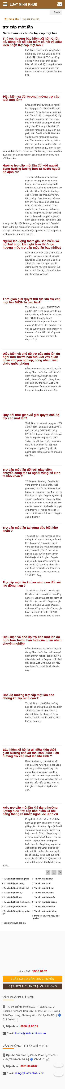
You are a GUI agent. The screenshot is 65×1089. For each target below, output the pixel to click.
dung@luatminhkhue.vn (29, 1073)
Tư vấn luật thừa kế (43, 892)
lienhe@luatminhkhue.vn (30, 1033)
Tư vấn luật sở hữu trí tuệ (16, 888)
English (57, 12)
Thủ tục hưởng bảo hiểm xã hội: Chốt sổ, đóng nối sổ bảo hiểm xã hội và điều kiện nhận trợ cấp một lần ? (32, 42)
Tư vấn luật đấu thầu (44, 906)
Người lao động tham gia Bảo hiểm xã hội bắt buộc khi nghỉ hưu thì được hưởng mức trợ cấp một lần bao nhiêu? (32, 244)
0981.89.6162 (28, 1066)
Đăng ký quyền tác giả (15, 923)
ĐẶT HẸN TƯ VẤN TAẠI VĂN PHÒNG (32, 986)
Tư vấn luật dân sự (13, 892)
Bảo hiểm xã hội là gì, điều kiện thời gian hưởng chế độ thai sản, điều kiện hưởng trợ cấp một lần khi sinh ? (31, 753)
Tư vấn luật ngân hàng (45, 911)
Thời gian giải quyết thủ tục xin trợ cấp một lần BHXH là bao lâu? (31, 300)
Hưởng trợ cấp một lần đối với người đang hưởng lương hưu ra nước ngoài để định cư (31, 169)
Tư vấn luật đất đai (13, 897)
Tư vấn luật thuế (42, 883)
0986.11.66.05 (29, 1026)
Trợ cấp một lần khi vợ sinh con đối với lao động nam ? (32, 584)
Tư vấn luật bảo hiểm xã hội (17, 902)
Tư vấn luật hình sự (44, 888)
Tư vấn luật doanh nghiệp (16, 879)
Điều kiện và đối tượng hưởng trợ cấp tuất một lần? (31, 98)
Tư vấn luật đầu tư (43, 879)
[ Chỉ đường (38, 1059)
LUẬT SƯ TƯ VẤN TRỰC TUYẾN (32, 978)
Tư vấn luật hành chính (15, 906)
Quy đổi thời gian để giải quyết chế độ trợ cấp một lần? (31, 416)
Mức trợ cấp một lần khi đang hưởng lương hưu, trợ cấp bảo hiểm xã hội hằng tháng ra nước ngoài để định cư (30, 811)
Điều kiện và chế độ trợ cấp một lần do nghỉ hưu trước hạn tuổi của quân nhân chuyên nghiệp (32, 640)
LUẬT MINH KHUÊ (25, 4)
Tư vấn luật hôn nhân (44, 897)
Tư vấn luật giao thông (45, 902)
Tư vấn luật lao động (14, 883)
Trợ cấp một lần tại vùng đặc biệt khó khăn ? (30, 529)
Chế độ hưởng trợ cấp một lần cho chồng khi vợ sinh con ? (28, 696)
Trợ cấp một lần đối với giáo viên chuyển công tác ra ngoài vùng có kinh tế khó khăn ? (31, 473)
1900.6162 (39, 971)
